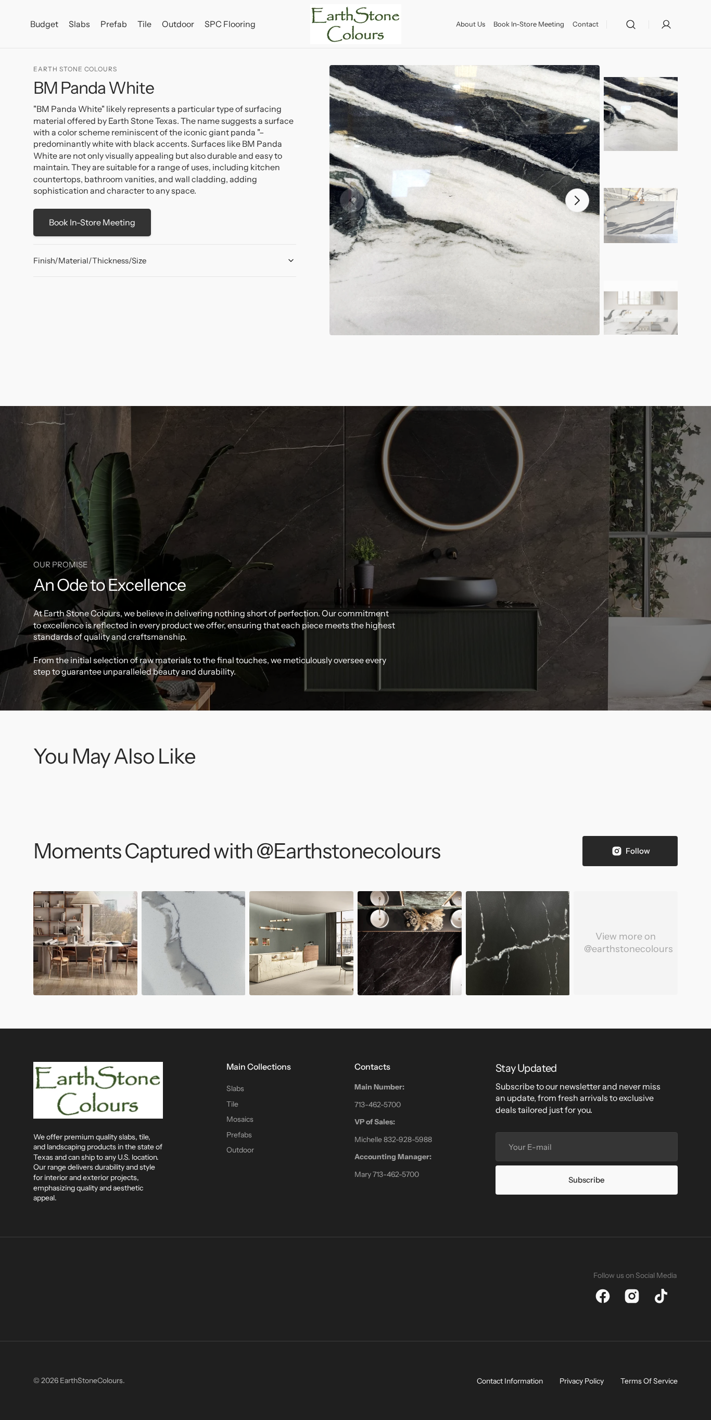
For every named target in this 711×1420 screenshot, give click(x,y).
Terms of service (649, 1381)
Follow (638, 851)
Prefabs (239, 1134)
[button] (630, 24)
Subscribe (586, 1180)
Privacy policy (582, 1381)
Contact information (510, 1381)
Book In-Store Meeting (92, 222)
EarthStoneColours (91, 1380)
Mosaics (239, 1119)
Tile (232, 1104)
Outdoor (240, 1150)
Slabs (235, 1088)
